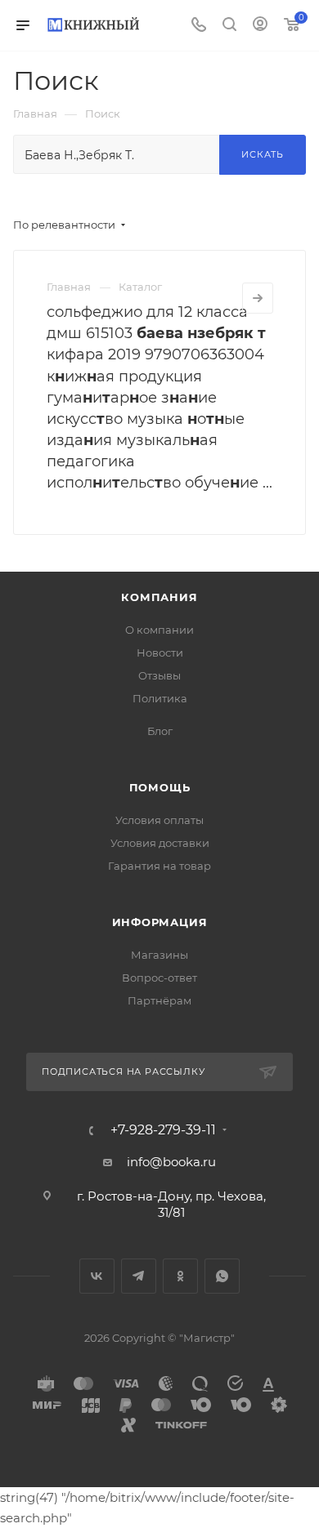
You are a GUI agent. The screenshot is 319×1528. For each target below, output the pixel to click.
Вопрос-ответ (159, 977)
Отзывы (159, 675)
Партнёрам (159, 1000)
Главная (69, 286)
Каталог (140, 286)
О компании (159, 629)
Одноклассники (180, 1276)
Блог (160, 730)
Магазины (159, 954)
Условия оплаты (159, 819)
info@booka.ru (171, 1161)
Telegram (138, 1276)
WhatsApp (222, 1276)
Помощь (160, 787)
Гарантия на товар (159, 865)
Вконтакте (97, 1276)
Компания (159, 597)
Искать (262, 154)
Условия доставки (159, 842)
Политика (160, 698)
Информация (160, 922)
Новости (160, 652)
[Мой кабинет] (260, 25)
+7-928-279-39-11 (163, 1130)
